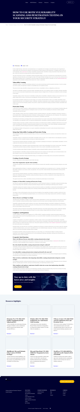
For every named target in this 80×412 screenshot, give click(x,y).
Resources (46, 2)
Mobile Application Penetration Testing (30, 400)
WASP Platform (33, 2)
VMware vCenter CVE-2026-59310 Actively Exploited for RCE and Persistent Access (63, 320)
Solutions (40, 2)
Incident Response (41, 391)
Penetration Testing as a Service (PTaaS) (16, 24)
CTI (51, 393)
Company (52, 2)
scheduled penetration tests (61, 78)
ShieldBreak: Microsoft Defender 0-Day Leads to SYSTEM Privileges (16, 353)
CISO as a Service (28, 398)
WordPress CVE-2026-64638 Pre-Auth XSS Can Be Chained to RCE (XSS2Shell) (63, 353)
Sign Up (69, 2)
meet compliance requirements (55, 222)
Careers (64, 395)
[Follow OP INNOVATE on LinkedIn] (50, 408)
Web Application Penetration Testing (30, 394)
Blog (51, 391)
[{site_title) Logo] (9, 381)
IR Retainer (40, 393)
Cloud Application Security (29, 396)
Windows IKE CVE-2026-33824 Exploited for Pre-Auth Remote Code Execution (39, 320)
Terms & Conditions (45, 408)
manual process (56, 240)
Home (27, 2)
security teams (24, 71)
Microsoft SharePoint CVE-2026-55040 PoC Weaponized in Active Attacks (39, 353)
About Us (64, 391)
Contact (64, 393)
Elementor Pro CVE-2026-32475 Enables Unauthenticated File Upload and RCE (16, 320)
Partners (51, 395)
